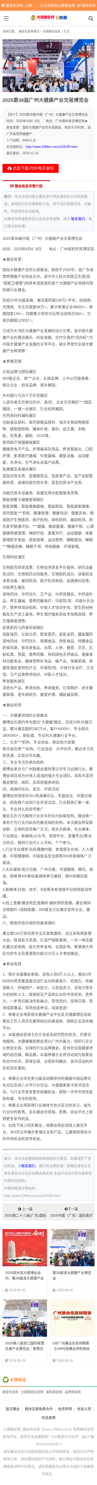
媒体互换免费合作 (39, 1409)
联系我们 (78, 219)
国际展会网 (54, 1392)
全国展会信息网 (32, 1392)
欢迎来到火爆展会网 (59, 5)
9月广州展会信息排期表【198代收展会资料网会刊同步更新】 (71, 1348)
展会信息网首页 (29, 31)
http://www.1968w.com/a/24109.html (51, 147)
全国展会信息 (51, 31)
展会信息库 (10, 1392)
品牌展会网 (73, 1392)
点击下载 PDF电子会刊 (33, 168)
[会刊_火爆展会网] (48, 18)
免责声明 (65, 1409)
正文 (66, 31)
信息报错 (48, 1418)
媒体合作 (89, 5)
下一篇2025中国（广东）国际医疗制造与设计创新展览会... (71, 1213)
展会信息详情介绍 (28, 186)
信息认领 (84, 1409)
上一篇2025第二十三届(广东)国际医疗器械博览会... (25, 1213)
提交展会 (13, 1409)
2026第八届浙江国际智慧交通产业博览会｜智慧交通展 (24, 1348)
